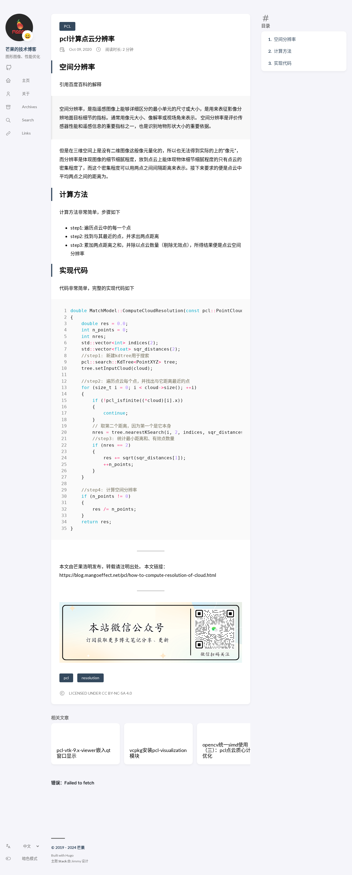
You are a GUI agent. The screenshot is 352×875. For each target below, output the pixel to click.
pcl (66, 677)
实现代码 (283, 63)
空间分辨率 (285, 39)
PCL (67, 26)
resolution (90, 677)
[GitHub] (9, 69)
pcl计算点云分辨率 (87, 39)
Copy (233, 311)
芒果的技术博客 (21, 49)
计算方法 (283, 51)
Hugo (69, 855)
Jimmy (76, 861)
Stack (62, 861)
